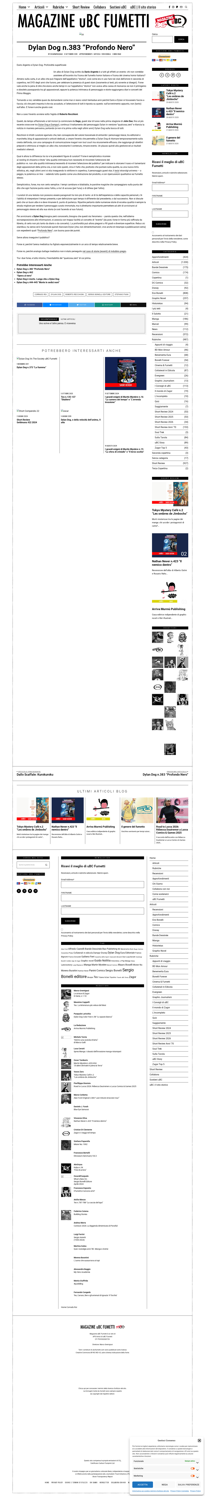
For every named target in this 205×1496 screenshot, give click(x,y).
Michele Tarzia (80, 1037)
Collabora (100, 7)
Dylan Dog (56, 294)
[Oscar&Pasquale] (66, 1180)
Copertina (156, 277)
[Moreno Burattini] (66, 1261)
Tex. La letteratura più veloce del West (90, 1005)
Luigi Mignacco (78, 965)
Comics (155, 272)
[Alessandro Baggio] (66, 1273)
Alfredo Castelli (76, 949)
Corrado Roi (41, 294)
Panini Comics (97, 970)
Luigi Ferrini (79, 1234)
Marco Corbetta (81, 1095)
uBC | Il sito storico (143, 7)
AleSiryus (78, 1164)
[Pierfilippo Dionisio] (66, 1087)
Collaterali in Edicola (165, 370)
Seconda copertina (161, 453)
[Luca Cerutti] (66, 1052)
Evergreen (159, 375)
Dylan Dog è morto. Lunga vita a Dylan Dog (38, 279)
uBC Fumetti (158, 899)
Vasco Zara (79, 1072)
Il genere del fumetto (173, 139)
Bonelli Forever (162, 360)
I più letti (156, 308)
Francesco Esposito (82, 1188)
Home (22, 7)
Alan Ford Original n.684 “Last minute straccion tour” (96, 1098)
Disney (155, 288)
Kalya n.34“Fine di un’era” (80, 1168)
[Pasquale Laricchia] (66, 1018)
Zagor (132, 977)
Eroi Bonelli (106, 54)
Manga (155, 319)
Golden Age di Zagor (73, 961)
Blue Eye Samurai (81, 1109)
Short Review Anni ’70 (163, 1043)
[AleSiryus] (66, 1168)
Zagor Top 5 (161, 447)
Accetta (143, 1484)
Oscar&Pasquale (56, 54)
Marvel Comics (112, 965)
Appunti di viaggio (164, 344)
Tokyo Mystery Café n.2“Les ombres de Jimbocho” (175, 95)
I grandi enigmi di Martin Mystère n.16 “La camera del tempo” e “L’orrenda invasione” (124, 400)
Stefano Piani (122, 294)
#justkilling (78, 1284)
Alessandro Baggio (82, 1269)
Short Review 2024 (164, 411)
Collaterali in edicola (83, 953)
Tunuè (119, 977)
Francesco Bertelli (82, 1153)
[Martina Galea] (66, 1250)
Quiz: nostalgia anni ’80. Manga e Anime (91, 1249)
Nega (165, 1484)
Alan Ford (64, 949)
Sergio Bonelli (113, 970)
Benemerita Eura (163, 355)
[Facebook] (169, 7)
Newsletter (104, 1482)
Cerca (155, 34)
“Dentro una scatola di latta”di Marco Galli (86, 1041)
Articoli (39, 7)
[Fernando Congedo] (66, 1296)
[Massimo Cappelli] (66, 1006)
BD (119, 949)
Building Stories (80, 1214)
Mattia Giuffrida (81, 1281)
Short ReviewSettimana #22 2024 (27, 421)
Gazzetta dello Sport (102, 957)
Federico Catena (81, 1211)
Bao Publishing (109, 949)
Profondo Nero (45, 230)
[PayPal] (177, 7)
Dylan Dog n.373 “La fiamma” (31, 367)
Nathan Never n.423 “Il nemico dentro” (175, 111)
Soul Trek (159, 432)
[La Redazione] (66, 1029)
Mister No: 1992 (80, 1144)
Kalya (133, 961)
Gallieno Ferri (87, 956)
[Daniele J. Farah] (66, 1110)
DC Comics (157, 282)
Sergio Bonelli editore (99, 294)
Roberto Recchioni (74, 294)
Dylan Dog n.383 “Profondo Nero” (33, 269)
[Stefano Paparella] (66, 1145)
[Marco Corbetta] (66, 1099)
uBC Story (160, 442)
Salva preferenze (188, 1484)
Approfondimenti (85, 54)
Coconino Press (67, 953)
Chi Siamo (157, 883)
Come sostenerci (160, 894)
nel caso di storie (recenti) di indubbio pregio (104, 251)
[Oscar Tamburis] (66, 1064)
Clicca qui (82, 1388)
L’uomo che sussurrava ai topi (87, 1260)
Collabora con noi (161, 889)
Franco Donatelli (74, 957)
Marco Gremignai (81, 990)
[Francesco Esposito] (66, 1192)
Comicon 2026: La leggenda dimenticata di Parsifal (96, 1226)
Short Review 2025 (164, 417)
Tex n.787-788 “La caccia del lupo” (88, 1202)
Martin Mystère (99, 964)
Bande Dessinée (160, 267)
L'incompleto (161, 396)
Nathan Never (83, 971)
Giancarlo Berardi (116, 957)
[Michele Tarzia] (66, 1041)
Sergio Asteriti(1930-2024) (80, 1238)
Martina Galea (80, 1246)
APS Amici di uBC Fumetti (102, 1337)
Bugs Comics (138, 949)
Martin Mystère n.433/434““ (88, 1064)
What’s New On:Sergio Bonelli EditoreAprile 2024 (83, 1181)
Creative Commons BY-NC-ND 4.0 (88, 1353)
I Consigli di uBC (163, 386)
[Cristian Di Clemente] (66, 1134)
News (154, 329)
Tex (96, 977)
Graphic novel (87, 961)
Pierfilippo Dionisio (82, 1083)
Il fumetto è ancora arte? (84, 1191)
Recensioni (157, 334)
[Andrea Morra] (66, 1227)
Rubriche (58, 7)
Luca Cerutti (79, 1048)
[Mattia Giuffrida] (66, 1285)
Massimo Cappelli (82, 1002)
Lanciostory (66, 965)
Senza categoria (160, 458)
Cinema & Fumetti (163, 365)
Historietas (157, 303)
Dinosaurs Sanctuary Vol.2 (85, 1156)
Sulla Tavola (161, 437)
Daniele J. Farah (81, 1106)
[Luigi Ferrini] (66, 1238)
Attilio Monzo (80, 1199)
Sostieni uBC (118, 7)
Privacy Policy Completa (179, 1491)
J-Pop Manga (125, 961)
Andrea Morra (80, 1223)
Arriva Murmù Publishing (174, 125)
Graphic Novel (159, 298)
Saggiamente (161, 406)
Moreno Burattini (69, 970)
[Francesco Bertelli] (66, 1157)
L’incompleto (158, 1012)
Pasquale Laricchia (82, 1014)
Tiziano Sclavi (103, 977)
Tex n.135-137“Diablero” (68, 398)
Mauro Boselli (125, 964)
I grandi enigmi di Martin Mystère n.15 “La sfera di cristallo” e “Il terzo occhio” (124, 450)
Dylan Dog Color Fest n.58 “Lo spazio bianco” (93, 1017)
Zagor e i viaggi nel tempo (85, 1133)
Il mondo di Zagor (163, 391)
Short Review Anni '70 (165, 427)
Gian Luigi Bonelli (128, 957)
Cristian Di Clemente (83, 1130)
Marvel (155, 324)
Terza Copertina (159, 468)
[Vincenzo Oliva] (66, 1122)
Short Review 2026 (164, 422)
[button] (199, 1440)
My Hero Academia (82, 1272)
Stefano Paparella (82, 1141)
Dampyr (96, 953)
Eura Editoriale (127, 953)
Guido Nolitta (102, 960)
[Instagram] (173, 7)
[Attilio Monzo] (66, 1203)
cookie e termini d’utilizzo (76, 1482)
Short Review (81, 7)
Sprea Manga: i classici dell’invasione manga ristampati (97, 1051)
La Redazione (80, 1025)
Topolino (113, 977)
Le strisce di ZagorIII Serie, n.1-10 (82, 994)
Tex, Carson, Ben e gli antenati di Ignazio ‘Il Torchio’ (95, 1295)
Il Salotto (156, 313)
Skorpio (90, 977)
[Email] (181, 7)
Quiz (157, 401)
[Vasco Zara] (66, 1076)
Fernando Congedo (82, 1292)
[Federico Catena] (66, 1215)
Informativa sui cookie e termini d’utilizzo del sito (150, 1491)
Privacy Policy (195, 1491)
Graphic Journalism (164, 380)
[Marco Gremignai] (66, 994)
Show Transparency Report (102, 1477)
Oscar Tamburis (81, 1060)
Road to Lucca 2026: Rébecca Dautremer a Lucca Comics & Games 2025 (172, 829)
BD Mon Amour (162, 349)
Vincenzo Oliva (80, 1118)
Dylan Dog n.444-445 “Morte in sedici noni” (38, 282)
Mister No (137, 965)
